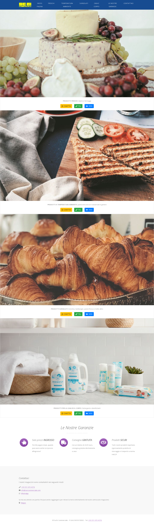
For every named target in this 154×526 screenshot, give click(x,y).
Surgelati (84, 3)
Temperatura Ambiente (67, 4)
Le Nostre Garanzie (112, 4)
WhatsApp (24, 493)
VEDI (90, 106)
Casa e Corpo (96, 4)
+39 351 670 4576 (28, 487)
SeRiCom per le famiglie (25, 5)
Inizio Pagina (40, 4)
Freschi (51, 3)
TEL (79, 106)
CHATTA (67, 106)
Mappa (23, 503)
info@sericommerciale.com (31, 490)
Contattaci (128, 3)
